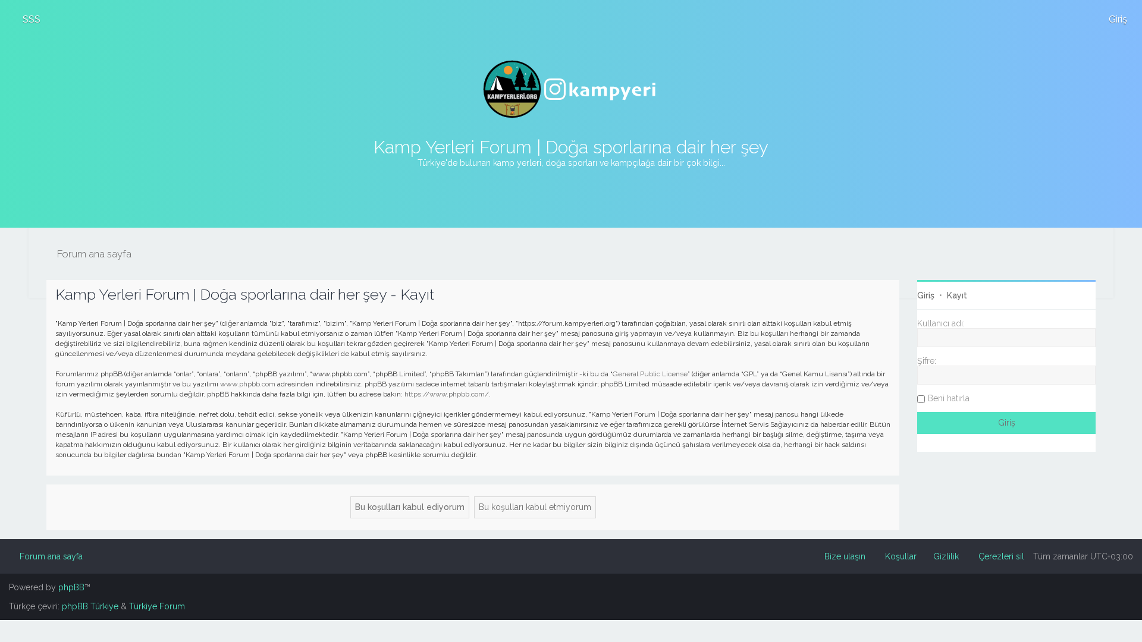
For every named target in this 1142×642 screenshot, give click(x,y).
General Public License (650, 374)
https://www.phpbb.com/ (446, 394)
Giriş (925, 295)
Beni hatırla (949, 398)
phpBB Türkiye (90, 606)
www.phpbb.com (247, 384)
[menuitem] (26, 19)
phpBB (71, 587)
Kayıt (957, 295)
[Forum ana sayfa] (571, 89)
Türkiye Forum (157, 606)
